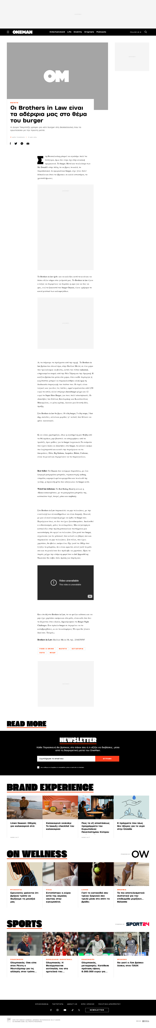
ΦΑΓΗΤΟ (14, 103)
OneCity (78, 32)
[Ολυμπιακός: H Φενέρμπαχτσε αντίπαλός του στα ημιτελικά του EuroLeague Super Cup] (60, 944)
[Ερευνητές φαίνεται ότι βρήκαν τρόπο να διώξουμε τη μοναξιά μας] (24, 874)
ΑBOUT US (72, 1004)
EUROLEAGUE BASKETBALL (59, 959)
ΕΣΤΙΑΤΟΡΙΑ (78, 649)
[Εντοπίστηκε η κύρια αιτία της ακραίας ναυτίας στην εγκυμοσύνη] (60, 874)
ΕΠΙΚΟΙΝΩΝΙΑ (41, 1004)
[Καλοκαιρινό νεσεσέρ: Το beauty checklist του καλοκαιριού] (60, 807)
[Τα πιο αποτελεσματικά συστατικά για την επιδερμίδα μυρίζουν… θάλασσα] (131, 874)
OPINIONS (122, 959)
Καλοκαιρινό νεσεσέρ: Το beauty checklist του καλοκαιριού (60, 826)
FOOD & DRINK (47, 649)
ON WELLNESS (37, 854)
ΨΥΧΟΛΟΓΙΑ (16, 890)
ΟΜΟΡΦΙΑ (121, 890)
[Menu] (8, 32)
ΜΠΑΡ (53, 653)
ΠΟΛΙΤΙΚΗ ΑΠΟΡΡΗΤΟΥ (109, 1004)
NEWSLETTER (97, 1010)
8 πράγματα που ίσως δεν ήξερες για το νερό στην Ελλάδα (131, 826)
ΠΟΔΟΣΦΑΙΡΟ (16, 959)
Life (69, 32)
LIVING (85, 890)
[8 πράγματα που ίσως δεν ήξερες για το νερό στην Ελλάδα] (131, 807)
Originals (89, 32)
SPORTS (24, 924)
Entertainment (57, 32)
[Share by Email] (28, 144)
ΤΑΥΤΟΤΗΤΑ (57, 1004)
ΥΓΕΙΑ (49, 890)
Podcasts (101, 32)
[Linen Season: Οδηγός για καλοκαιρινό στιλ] (24, 807)
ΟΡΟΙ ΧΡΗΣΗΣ (87, 1004)
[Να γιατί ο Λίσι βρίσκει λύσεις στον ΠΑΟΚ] (131, 944)
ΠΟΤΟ (42, 653)
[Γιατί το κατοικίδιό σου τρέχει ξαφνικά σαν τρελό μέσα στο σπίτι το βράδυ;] (96, 874)
